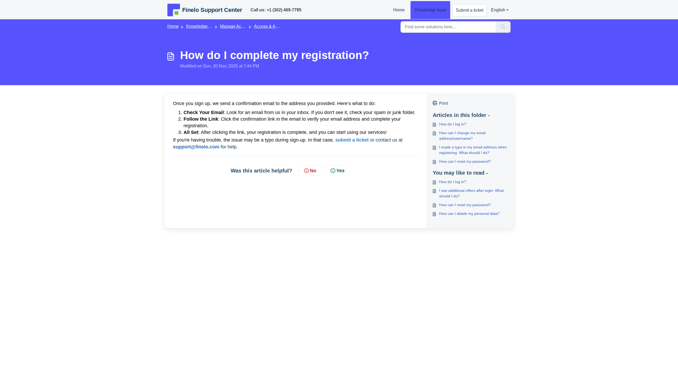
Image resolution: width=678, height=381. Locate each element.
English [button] (498, 10)
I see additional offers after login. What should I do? (471, 193)
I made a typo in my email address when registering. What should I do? (473, 150)
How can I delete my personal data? (469, 213)
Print (443, 103)
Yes (340, 170)
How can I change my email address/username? (462, 135)
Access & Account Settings (279, 26)
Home (399, 10)
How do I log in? (452, 124)
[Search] (503, 27)
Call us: (276, 10)
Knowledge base (431, 10)
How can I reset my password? (465, 161)
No (313, 170)
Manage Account (236, 26)
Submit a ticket (469, 10)
